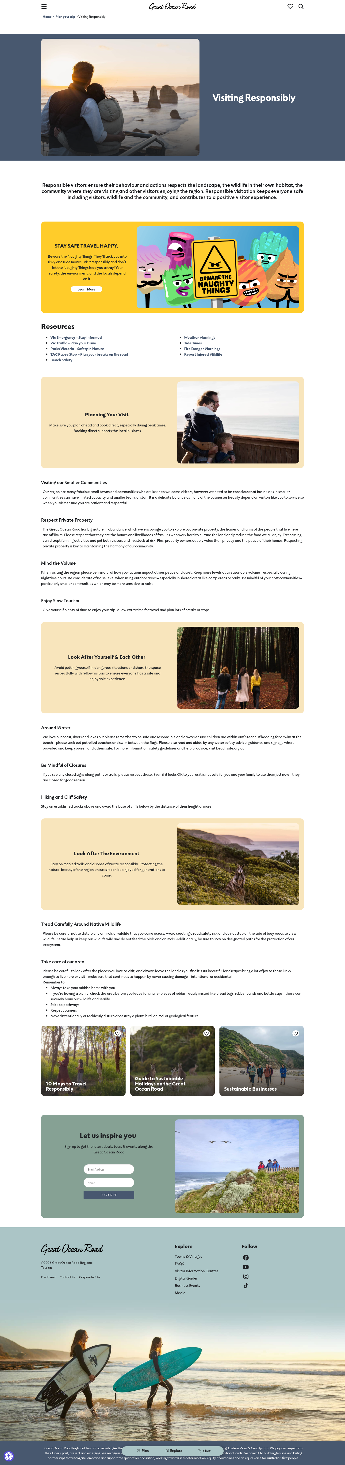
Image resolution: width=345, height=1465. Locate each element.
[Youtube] (246, 1267)
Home (47, 16)
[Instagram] (246, 1276)
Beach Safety (61, 359)
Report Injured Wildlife (203, 354)
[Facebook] (246, 1258)
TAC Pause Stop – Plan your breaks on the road (89, 354)
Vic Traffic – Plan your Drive (73, 343)
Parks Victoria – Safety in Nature (77, 348)
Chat (207, 1451)
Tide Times (193, 343)
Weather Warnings (199, 337)
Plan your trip (65, 16)
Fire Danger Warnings (202, 348)
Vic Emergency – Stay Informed (76, 337)
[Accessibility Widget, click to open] (9, 1456)
